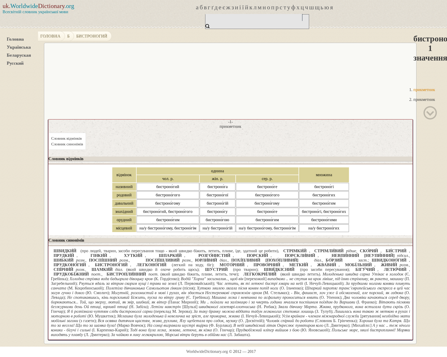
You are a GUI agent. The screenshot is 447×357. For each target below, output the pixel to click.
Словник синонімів (67, 144)
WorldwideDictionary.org (207, 351)
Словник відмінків (66, 138)
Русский (15, 63)
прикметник (424, 89)
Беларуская (19, 55)
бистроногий (91, 36)
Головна (15, 39)
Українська (19, 47)
